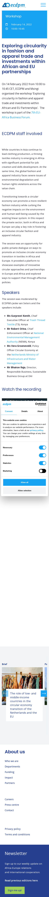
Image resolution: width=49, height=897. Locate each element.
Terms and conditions (17, 834)
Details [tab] (24, 411)
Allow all (24, 482)
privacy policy (36, 430)
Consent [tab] (9, 411)
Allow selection (24, 490)
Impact (9, 777)
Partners (10, 783)
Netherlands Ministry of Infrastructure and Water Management (23, 359)
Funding (9, 772)
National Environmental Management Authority (25, 337)
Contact (9, 810)
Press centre (12, 804)
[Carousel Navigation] (24, 693)
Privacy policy (13, 829)
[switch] (42, 455)
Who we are (11, 761)
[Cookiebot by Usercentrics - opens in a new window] (35, 404)
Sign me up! (15, 890)
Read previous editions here (21, 880)
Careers (9, 799)
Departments (12, 766)
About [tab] (40, 411)
